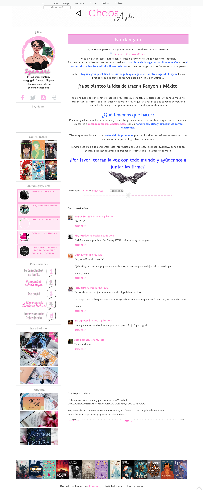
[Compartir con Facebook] (119, 191)
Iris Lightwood (82, 320)
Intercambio (79, 3)
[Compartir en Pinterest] (122, 191)
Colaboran (119, 3)
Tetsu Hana (80, 287)
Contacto (93, 3)
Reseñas (55, 3)
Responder (80, 225)
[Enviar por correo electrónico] (111, 191)
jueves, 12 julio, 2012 (91, 254)
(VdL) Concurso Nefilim (45, 206)
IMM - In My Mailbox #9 (45, 220)
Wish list (105, 3)
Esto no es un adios (43, 191)
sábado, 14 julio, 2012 (93, 339)
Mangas (66, 3)
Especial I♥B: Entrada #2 (45, 233)
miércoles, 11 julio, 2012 (102, 216)
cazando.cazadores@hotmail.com (107, 123)
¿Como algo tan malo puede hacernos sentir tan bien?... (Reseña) (44, 250)
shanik (77, 339)
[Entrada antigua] (182, 420)
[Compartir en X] (116, 191)
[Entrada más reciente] (74, 420)
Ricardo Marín (82, 216)
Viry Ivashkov (81, 235)
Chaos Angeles (97, 486)
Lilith (77, 254)
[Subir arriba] (199, 489)
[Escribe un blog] (114, 191)
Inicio (44, 3)
